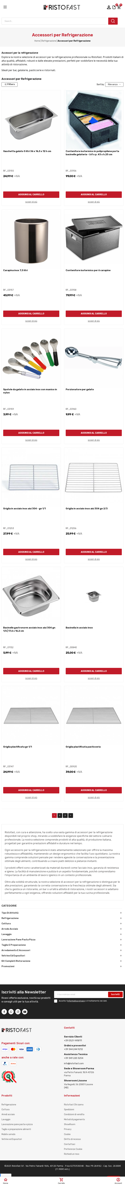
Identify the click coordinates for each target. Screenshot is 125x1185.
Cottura (6, 923)
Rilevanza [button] (113, 84)
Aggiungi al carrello (31, 194)
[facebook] (4, 1011)
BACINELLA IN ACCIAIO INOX (79, 627)
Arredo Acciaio (10, 929)
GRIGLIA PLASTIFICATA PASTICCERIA (83, 746)
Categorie (9, 905)
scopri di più (31, 202)
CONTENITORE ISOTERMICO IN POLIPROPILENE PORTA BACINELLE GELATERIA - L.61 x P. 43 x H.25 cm (92, 153)
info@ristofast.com (74, 1063)
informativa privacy (76, 1001)
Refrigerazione (10, 918)
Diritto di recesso (72, 1139)
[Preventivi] (114, 7)
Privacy (67, 1129)
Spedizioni (69, 1109)
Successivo (70, 815)
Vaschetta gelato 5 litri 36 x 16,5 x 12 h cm (27, 151)
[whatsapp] (11, 1011)
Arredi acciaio (8, 1114)
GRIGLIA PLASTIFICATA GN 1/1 (17, 746)
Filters (11, 84)
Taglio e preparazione (14, 945)
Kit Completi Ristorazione (16, 961)
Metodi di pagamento (74, 1119)
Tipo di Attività (10, 913)
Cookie (67, 1134)
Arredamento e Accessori (16, 950)
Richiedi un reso (71, 1154)
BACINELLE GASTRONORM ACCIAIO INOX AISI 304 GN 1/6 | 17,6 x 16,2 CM (29, 629)
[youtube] (24, 1011)
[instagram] (18, 1011)
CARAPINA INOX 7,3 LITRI (15, 270)
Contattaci (69, 1144)
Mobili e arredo (8, 1134)
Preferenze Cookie (73, 1149)
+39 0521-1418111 (73, 1040)
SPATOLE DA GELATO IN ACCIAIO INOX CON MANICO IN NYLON (30, 391)
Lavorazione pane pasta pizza (18, 939)
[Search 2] (113, 21)
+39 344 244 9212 (73, 1049)
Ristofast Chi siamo (74, 1104)
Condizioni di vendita (74, 1114)
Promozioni (8, 966)
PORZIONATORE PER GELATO (80, 389)
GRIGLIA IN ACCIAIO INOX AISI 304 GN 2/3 (87, 508)
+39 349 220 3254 (73, 1058)
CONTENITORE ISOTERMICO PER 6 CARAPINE (88, 270)
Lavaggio (7, 934)
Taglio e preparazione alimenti (16, 1129)
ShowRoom (69, 1124)
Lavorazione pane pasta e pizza (17, 1124)
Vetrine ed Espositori (13, 955)
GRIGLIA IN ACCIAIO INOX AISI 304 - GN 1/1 (24, 508)
